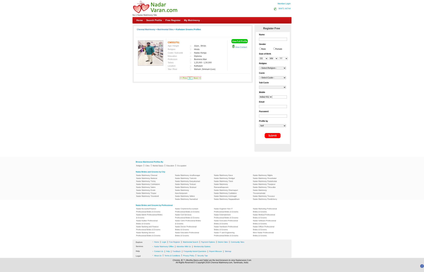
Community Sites (237, 242)
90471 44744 (285, 8)
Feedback (177, 251)
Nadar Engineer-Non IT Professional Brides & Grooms (226, 210)
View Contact (241, 47)
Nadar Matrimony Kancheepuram (182, 191)
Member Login (284, 3)
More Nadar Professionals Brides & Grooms (263, 234)
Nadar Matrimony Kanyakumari (187, 181)
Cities (147, 166)
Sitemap (228, 251)
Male (263, 49)
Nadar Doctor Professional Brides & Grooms (185, 228)
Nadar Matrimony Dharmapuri (226, 190)
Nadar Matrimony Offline (164, 246)
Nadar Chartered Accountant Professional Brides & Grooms (187, 210)
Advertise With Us (184, 246)
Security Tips (202, 256)
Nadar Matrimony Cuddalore (225, 193)
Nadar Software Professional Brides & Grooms (264, 222)
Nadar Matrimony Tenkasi (185, 184)
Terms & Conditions (172, 256)
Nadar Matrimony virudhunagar (187, 175)
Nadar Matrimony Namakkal (186, 199)
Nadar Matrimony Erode (145, 190)
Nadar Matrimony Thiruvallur (264, 187)
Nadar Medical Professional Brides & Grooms (264, 216)
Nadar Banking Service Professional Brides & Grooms (148, 234)
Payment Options (208, 242)
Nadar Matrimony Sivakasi (185, 187)
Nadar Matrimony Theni (223, 181)
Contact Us (158, 251)
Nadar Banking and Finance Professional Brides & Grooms (148, 228)
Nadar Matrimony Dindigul (224, 178)
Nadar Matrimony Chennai (146, 175)
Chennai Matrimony (146, 29)
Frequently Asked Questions (195, 251)
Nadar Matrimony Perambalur (265, 178)
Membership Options (202, 246)
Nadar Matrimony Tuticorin (185, 178)
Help (168, 251)
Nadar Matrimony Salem (146, 187)
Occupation (181, 166)
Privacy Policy (188, 256)
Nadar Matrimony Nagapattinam (226, 199)
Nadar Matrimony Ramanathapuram (221, 185)
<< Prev (183, 78)
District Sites (223, 242)
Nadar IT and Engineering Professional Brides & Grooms (226, 234)
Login (164, 242)
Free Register (173, 20)
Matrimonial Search (190, 242)
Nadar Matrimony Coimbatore (148, 184)
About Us (158, 256)
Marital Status (158, 166)
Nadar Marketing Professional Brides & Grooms (265, 210)
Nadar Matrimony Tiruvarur (264, 196)
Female (278, 49)
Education (170, 166)
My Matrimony (192, 20)
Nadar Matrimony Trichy (146, 181)
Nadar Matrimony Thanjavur (264, 184)
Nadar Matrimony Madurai (146, 178)
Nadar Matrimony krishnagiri (225, 196)
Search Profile (154, 20)
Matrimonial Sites (165, 29)
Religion (139, 166)
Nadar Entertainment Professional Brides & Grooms (226, 216)
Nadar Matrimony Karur (223, 175)
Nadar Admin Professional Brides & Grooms (149, 216)
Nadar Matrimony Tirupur (146, 193)
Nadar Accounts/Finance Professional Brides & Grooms (148, 210)
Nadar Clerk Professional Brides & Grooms (188, 222)
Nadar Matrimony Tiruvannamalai (260, 191)
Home (139, 20)
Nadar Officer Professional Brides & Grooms (263, 228)
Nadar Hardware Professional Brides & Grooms (226, 228)
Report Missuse (215, 251)
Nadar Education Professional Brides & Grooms (187, 234)
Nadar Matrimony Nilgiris (263, 175)
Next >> (197, 78)
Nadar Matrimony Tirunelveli (147, 196)
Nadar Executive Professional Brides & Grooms (226, 222)
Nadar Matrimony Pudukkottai (265, 181)
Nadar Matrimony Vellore (185, 196)
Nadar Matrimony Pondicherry (265, 199)
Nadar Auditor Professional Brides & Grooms (147, 222)
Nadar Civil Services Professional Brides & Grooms (187, 216)
